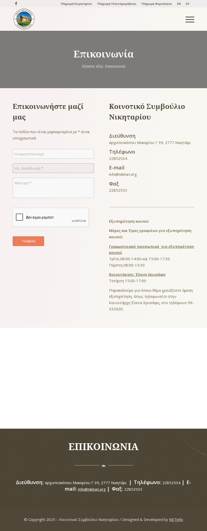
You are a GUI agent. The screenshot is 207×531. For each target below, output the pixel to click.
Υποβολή (28, 241)
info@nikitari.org (123, 174)
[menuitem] (76, 4)
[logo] (24, 19)
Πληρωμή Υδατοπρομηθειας (116, 4)
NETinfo (176, 519)
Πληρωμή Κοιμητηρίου (76, 4)
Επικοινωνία (103, 53)
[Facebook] (15, 3)
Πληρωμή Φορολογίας (157, 4)
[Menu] (187, 19)
